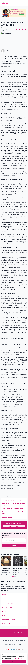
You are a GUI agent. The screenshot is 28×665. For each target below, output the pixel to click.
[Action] (14, 13)
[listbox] (14, 508)
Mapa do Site (20, 644)
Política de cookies (20, 640)
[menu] (25, 3)
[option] (14, 500)
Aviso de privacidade (8, 640)
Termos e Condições (10, 644)
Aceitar (14, 661)
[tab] (13, 576)
